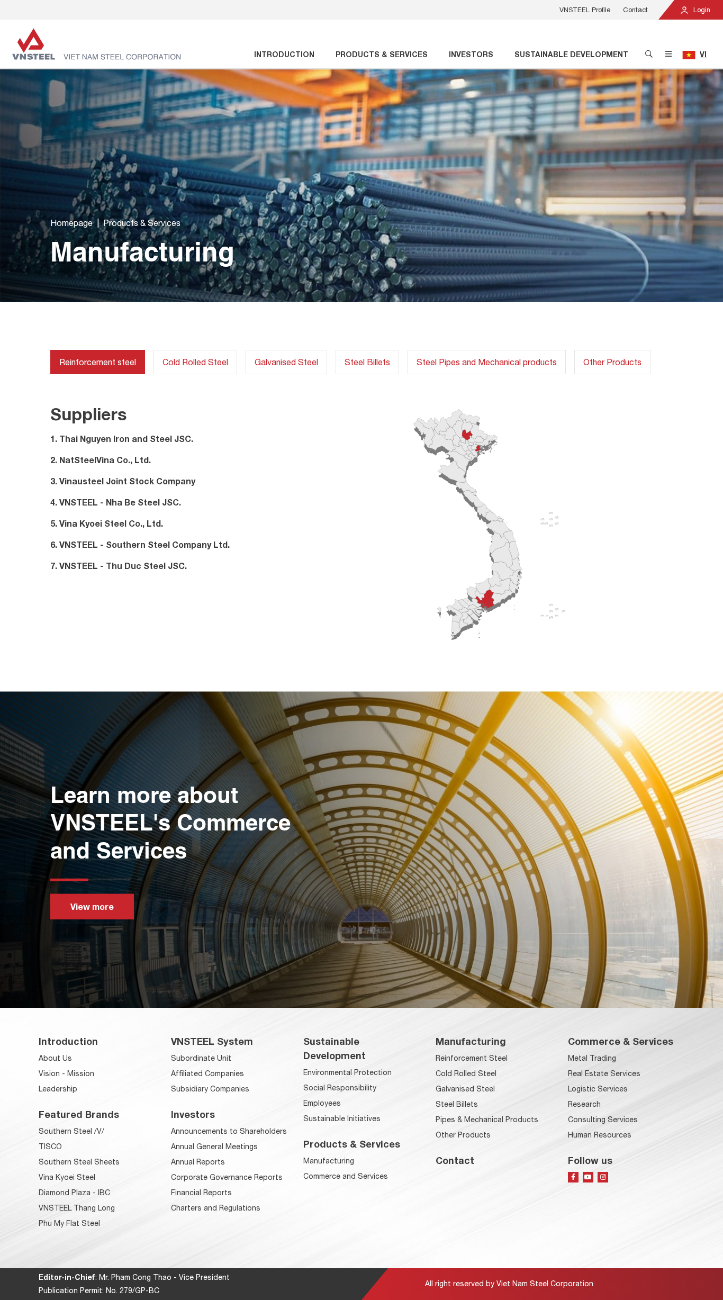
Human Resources (599, 1135)
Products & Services (382, 54)
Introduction (284, 54)
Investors (471, 54)
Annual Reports (198, 1162)
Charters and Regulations (215, 1208)
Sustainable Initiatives (342, 1118)
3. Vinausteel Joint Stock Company (122, 481)
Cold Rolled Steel (195, 362)
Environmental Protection (347, 1072)
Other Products (612, 362)
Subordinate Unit (201, 1058)
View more (92, 906)
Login (700, 10)
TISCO (50, 1146)
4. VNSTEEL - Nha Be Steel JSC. (115, 502)
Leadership (58, 1089)
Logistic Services (598, 1089)
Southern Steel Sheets (79, 1162)
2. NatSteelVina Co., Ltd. (100, 460)
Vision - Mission (66, 1073)
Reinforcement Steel (472, 1058)
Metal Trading (592, 1058)
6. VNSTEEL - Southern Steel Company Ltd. (140, 544)
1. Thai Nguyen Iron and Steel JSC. (121, 439)
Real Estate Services (604, 1073)
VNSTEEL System (212, 1041)
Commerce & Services (620, 1041)
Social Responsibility (339, 1088)
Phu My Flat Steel (69, 1223)
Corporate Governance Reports (227, 1177)
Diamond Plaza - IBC (74, 1192)
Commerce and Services (345, 1176)
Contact (635, 10)
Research (584, 1104)
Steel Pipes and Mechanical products (487, 362)
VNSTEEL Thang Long (77, 1208)
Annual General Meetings (214, 1146)
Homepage (71, 223)
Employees (322, 1103)
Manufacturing (328, 1161)
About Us (55, 1058)
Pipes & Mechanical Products (487, 1119)
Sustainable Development (571, 54)
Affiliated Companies (207, 1073)
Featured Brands (79, 1114)
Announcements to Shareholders (229, 1131)
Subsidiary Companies (210, 1089)
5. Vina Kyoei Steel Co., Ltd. (106, 523)
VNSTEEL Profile (584, 10)
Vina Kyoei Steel (67, 1177)
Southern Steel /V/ (71, 1131)
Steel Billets (367, 362)
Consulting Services (603, 1119)
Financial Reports (201, 1192)
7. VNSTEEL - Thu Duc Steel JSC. (118, 566)
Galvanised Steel (286, 362)
